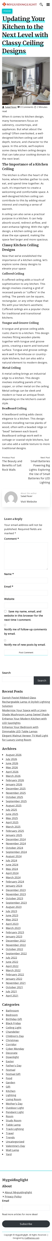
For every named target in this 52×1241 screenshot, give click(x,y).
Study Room (13, 1120)
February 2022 (15, 974)
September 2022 (16, 953)
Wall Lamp (12, 1150)
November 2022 (16, 945)
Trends (10, 1137)
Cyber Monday (15, 1049)
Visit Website (29, 501)
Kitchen (10, 1091)
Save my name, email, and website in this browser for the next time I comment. (23, 616)
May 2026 (12, 767)
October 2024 (14, 848)
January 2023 (14, 936)
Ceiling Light (13, 1027)
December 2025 (16, 788)
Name (9, 574)
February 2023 (15, 932)
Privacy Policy (13, 1196)
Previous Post (8, 457)
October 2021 (14, 987)
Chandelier (13, 1032)
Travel (10, 1133)
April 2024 (12, 873)
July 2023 (11, 911)
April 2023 (12, 924)
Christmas (12, 1040)
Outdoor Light (15, 1108)
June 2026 (12, 763)
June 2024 (12, 864)
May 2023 (12, 919)
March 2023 (13, 928)
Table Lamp (13, 1125)
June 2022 (12, 962)
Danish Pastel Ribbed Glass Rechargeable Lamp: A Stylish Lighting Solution (26, 702)
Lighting (11, 1095)
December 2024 (16, 839)
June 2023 (12, 915)
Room (9, 1116)
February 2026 (15, 780)
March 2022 (13, 970)
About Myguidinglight (18, 1192)
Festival (10, 1070)
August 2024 (13, 856)
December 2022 (16, 940)
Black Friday (13, 1023)
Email (8, 586)
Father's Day (13, 1065)
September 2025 (16, 801)
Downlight (12, 1057)
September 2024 (16, 852)
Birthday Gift (14, 1019)
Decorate (11, 1053)
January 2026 (14, 784)
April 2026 (12, 772)
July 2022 (11, 957)
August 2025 (13, 805)
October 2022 (14, 949)
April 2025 (12, 822)
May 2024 (12, 869)
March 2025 (13, 826)
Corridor (11, 1044)
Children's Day (15, 1036)
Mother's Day (14, 1103)
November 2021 (16, 983)
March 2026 (13, 776)
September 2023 (16, 903)
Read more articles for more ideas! (20, 1214)
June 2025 (12, 814)
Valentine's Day (15, 1146)
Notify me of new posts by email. (24, 644)
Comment (11, 538)
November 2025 (16, 793)
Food (7, 11)
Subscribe (26, 1224)
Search (6, 673)
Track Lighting (15, 1129)
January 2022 (14, 979)
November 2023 (16, 894)
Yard (9, 1154)
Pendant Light (15, 1112)
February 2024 (15, 881)
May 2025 (12, 818)
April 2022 (12, 966)
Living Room (13, 1099)
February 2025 (15, 831)
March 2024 (13, 877)
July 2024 (11, 860)
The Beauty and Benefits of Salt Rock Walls (12, 465)
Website (9, 599)
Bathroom (12, 1010)
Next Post (45, 457)
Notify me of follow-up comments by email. (25, 631)
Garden (10, 1082)
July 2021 (11, 991)
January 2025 (14, 835)
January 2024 (14, 886)
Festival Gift (13, 1074)
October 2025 (14, 797)
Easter (10, 1061)
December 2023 (16, 890)
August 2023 (13, 907)
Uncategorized (15, 1141)
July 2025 (11, 809)
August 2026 (13, 755)
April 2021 (12, 995)
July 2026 (11, 759)
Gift (8, 1086)
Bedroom (12, 1015)
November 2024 (16, 843)
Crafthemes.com (31, 1238)
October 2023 (14, 898)
